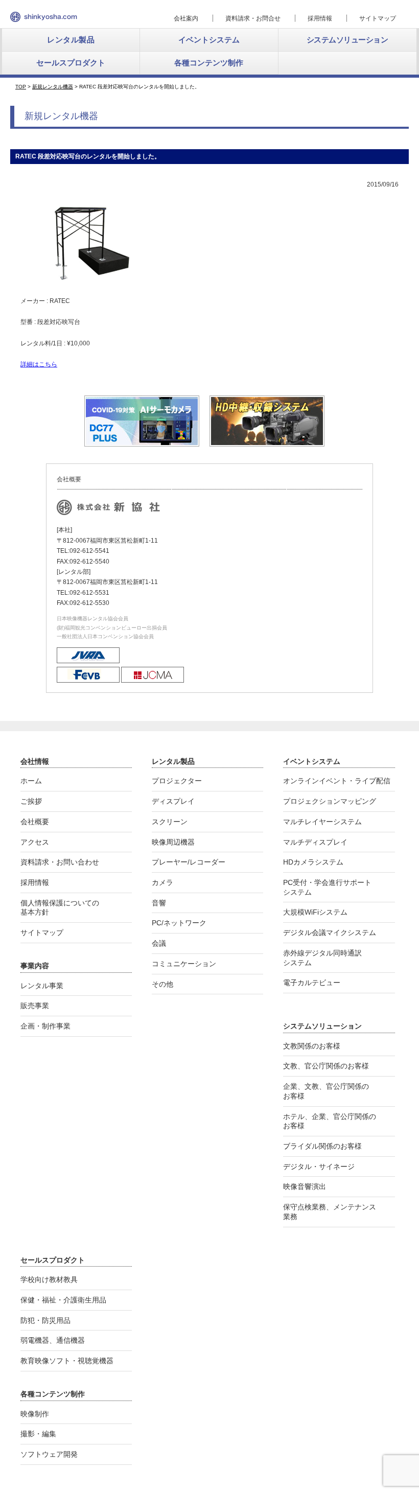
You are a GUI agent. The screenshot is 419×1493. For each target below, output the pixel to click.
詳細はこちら (38, 364)
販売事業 (34, 1005)
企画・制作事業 (45, 1026)
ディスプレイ (173, 801)
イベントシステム (209, 39)
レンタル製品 (71, 39)
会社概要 (34, 822)
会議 (159, 943)
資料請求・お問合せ (253, 18)
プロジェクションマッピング (329, 801)
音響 (159, 903)
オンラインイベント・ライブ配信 (336, 781)
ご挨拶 (31, 801)
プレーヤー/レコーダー (188, 862)
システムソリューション (347, 39)
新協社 (43, 17)
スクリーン (170, 822)
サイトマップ (377, 18)
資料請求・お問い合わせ (59, 862)
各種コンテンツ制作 (208, 62)
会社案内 (186, 18)
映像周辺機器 (173, 842)
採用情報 (320, 18)
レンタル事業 (41, 986)
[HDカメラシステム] (267, 442)
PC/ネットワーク (179, 923)
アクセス (34, 842)
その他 (162, 984)
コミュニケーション (184, 964)
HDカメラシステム (313, 862)
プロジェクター (177, 781)
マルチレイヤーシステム (322, 822)
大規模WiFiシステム (315, 912)
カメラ (162, 882)
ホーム (31, 781)
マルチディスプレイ (315, 842)
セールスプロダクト (70, 62)
